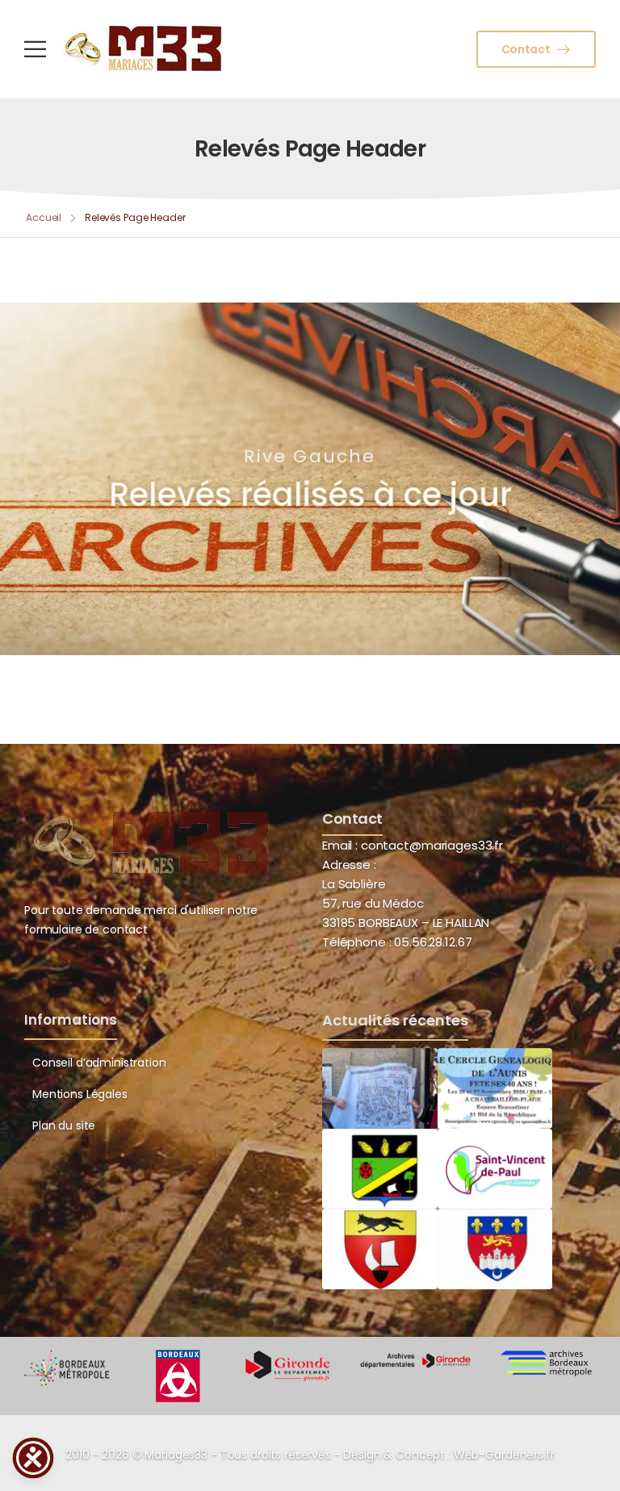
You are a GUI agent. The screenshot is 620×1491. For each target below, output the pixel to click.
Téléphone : (396, 941)
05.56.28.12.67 (431, 941)
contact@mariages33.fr (432, 845)
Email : (340, 845)
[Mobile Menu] (35, 49)
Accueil (43, 217)
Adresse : (349, 864)
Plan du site (63, 1125)
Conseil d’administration (99, 1063)
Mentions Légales (80, 1094)
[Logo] (143, 48)
